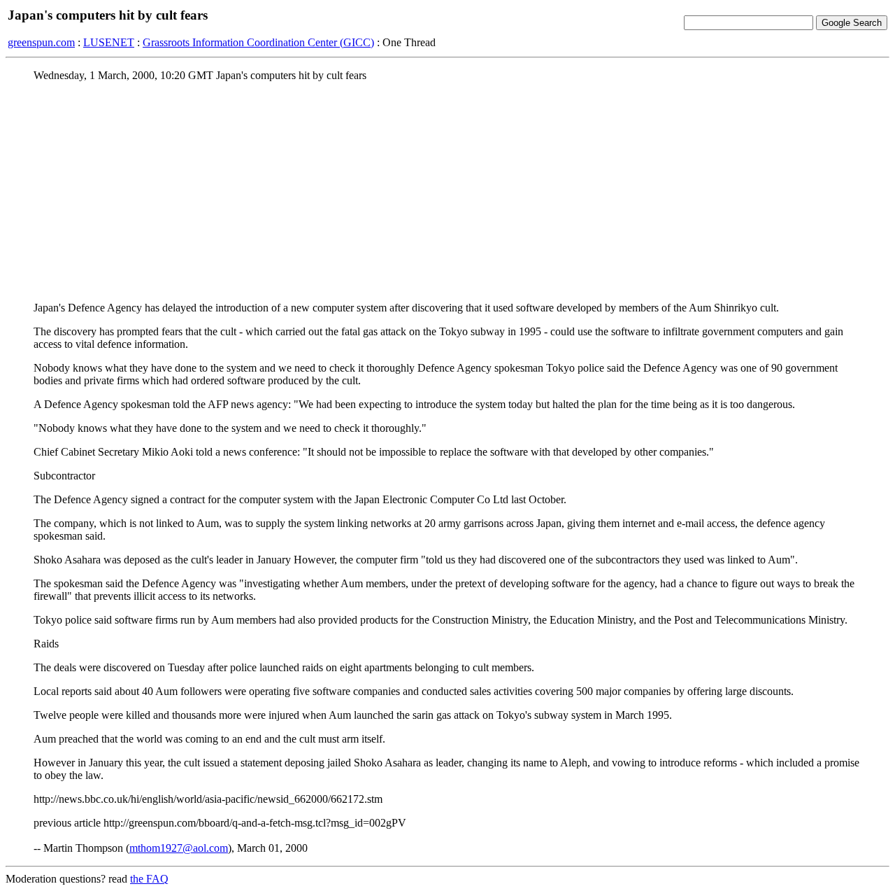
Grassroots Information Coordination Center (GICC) (258, 42)
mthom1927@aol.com (178, 848)
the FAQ (149, 879)
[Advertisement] (447, 191)
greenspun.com (41, 42)
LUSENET (108, 42)
